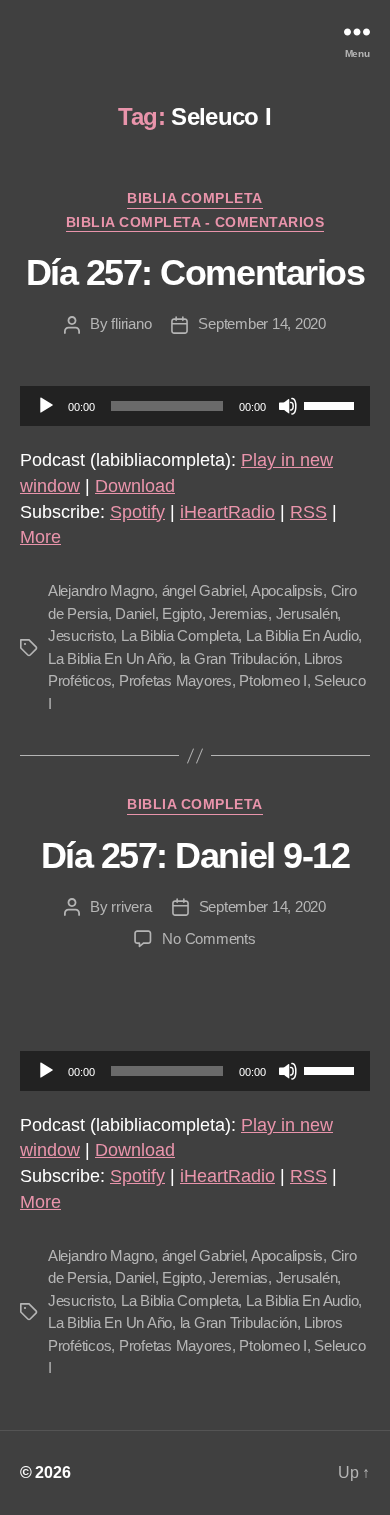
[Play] (46, 406)
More (40, 537)
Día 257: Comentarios (195, 272)
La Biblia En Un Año (110, 658)
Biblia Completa (195, 198)
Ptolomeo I (272, 680)
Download (135, 486)
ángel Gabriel (203, 590)
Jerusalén (307, 613)
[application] (195, 406)
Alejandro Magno (101, 590)
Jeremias (238, 613)
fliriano (131, 323)
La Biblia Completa (179, 635)
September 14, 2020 (261, 323)
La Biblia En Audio (302, 635)
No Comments (208, 938)
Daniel (134, 613)
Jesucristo (80, 635)
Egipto (181, 613)
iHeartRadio (227, 512)
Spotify (137, 512)
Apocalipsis (287, 590)
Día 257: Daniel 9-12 (195, 855)
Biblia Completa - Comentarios (195, 222)
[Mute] (288, 406)
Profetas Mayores (175, 680)
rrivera (131, 906)
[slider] (332, 404)
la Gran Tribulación (238, 658)
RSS (308, 512)
